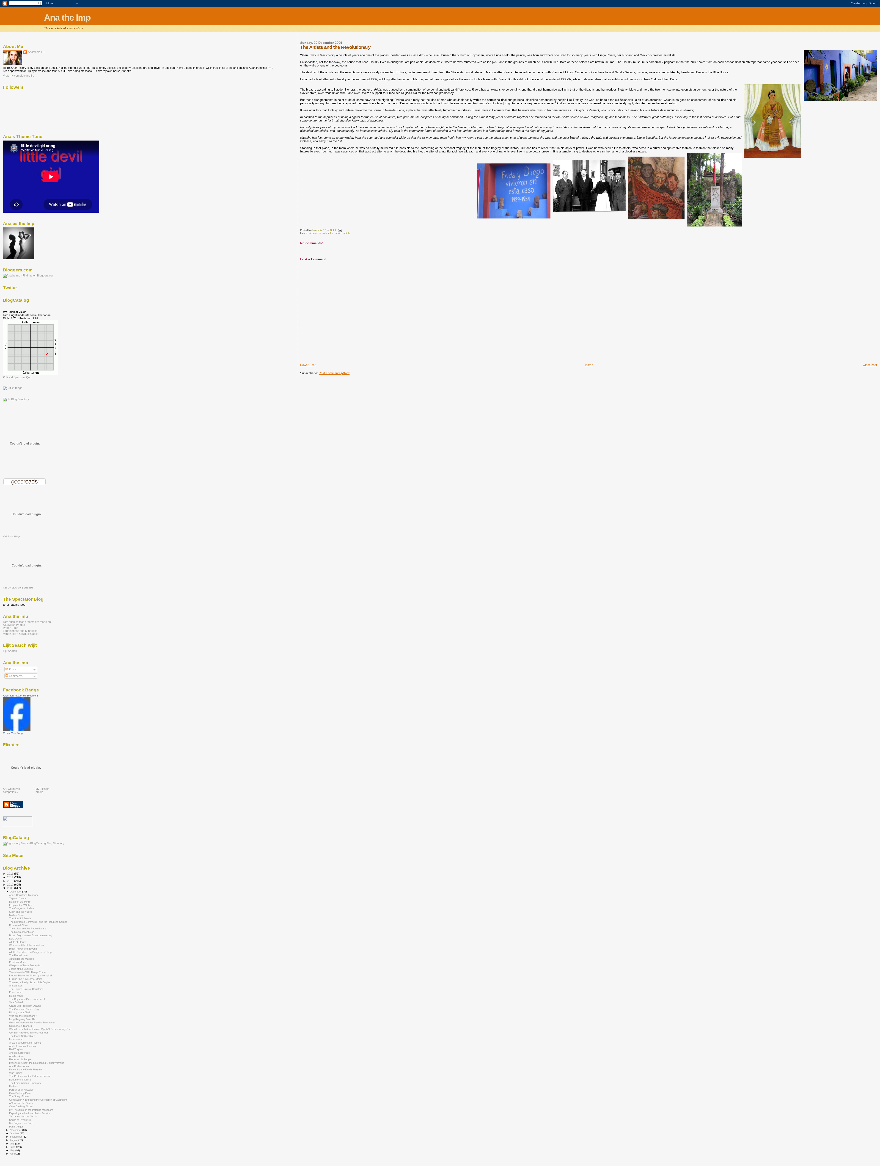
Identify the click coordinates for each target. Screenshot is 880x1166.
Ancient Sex (15, 985)
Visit (11, 536)
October (15, 1133)
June (13, 1147)
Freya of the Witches (20, 905)
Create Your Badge (13, 733)
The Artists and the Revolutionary (27, 928)
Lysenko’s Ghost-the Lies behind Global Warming (36, 1062)
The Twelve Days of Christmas (26, 989)
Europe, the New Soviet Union (25, 979)
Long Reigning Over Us (22, 1019)
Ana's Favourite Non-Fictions (25, 1042)
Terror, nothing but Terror (23, 1116)
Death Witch (16, 995)
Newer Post (308, 365)
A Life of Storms (18, 942)
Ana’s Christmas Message (23, 895)
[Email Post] (340, 230)
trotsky (347, 233)
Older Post (870, 365)
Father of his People (20, 1059)
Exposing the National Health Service (29, 1113)
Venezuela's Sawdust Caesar (21, 633)
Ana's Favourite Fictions (22, 1046)
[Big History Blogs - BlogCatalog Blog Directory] (33, 843)
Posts (12, 669)
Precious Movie (17, 962)
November (16, 1130)
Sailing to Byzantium (20, 1120)
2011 (10, 880)
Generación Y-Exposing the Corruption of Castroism (38, 1099)
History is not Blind (19, 1012)
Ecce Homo (15, 992)
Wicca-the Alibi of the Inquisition (26, 945)
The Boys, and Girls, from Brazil (27, 999)
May (12, 1150)
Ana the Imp (67, 17)
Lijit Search (10, 651)
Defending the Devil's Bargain (25, 1069)
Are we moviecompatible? (11, 790)
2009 (10, 888)
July (12, 1143)
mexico (338, 233)
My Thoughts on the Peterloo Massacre (31, 1109)
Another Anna (16, 1056)
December (16, 891)
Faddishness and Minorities (20, 630)
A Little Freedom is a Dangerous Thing (30, 952)
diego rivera (315, 233)
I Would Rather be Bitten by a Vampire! (30, 975)
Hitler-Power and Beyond (23, 948)
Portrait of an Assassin (21, 1089)
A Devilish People (14, 624)
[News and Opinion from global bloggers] (17, 826)
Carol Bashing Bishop (21, 1106)
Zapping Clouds (18, 898)
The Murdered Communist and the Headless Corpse (38, 921)
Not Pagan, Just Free (21, 1123)
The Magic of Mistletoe (21, 932)
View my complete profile (18, 75)
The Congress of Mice (21, 908)
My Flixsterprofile (42, 790)
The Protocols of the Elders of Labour (30, 1076)
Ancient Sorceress (19, 1052)
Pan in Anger (16, 1126)
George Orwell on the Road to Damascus (32, 1022)
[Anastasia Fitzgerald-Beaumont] (16, 730)
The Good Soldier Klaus (22, 1036)
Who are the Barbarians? (23, 1015)
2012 (10, 877)
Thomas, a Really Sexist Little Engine (29, 982)
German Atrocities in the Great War (28, 1032)
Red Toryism (16, 1049)
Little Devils (15, 938)
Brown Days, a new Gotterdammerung (30, 935)
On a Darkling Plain (19, 1093)
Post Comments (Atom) (334, 373)
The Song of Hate (19, 1096)
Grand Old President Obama (25, 1005)
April (12, 1153)
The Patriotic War (18, 955)
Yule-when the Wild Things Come (27, 972)
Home (589, 365)
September (16, 1136)
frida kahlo (327, 233)
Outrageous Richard (20, 1026)
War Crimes (15, 1073)
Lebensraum (16, 1039)
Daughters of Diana (20, 1079)
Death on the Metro (19, 901)
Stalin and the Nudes (20, 911)
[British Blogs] (12, 388)
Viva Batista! (16, 1002)
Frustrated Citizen (19, 925)
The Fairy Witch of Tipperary (25, 1083)
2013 (10, 873)
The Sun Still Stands (20, 918)
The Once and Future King (24, 1009)
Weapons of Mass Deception (25, 965)
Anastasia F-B (36, 52)
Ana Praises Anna (19, 1066)
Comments (15, 676)
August (14, 1140)
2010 (10, 884)
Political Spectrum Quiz (17, 377)
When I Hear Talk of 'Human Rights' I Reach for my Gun (40, 1029)
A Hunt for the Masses (21, 958)
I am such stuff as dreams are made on (27, 621)
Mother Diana (16, 915)
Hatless (13, 1086)
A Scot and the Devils (21, 1103)
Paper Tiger (10, 627)
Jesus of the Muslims (21, 968)
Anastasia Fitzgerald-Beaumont (20, 695)
